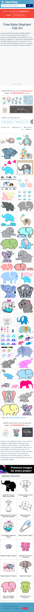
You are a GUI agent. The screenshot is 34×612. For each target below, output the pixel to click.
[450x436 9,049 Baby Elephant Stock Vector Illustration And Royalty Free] (8, 292)
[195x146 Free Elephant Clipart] (8, 207)
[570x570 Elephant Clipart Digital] (7, 352)
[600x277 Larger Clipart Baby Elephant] (23, 268)
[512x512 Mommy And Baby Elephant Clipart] (5, 385)
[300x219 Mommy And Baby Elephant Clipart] (10, 278)
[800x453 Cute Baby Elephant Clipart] (25, 330)
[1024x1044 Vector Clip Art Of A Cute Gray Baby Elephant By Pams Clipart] (25, 397)
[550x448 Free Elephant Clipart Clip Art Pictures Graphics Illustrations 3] (8, 375)
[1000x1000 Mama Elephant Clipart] (8, 183)
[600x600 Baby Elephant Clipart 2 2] (25, 307)
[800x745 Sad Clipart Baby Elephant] (9, 397)
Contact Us (17, 608)
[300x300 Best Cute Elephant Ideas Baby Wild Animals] (7, 141)
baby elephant (8, 122)
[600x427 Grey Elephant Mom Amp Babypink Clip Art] (7, 268)
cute (26, 122)
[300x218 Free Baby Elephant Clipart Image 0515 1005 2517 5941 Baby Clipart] (8, 364)
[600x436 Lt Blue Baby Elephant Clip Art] (25, 375)
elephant (19, 122)
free (7, 417)
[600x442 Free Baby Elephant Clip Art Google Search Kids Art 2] (25, 207)
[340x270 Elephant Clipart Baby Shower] (25, 340)
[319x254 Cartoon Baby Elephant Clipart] (9, 154)
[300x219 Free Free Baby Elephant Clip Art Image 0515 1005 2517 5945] (25, 364)
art (25, 417)
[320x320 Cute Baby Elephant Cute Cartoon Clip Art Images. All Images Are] (8, 257)
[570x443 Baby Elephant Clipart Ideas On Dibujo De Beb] (24, 141)
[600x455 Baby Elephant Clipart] (25, 233)
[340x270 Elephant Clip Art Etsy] (8, 340)
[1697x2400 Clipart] (13, 330)
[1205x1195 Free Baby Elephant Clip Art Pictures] (25, 168)
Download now (19, 15)
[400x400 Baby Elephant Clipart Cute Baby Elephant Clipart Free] (8, 307)
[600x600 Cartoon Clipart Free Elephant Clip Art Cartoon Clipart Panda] (26, 410)
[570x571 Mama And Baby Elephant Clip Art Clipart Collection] (26, 154)
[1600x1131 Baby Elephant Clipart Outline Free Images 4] (24, 320)
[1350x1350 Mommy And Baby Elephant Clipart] (8, 220)
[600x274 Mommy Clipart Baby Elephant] (22, 385)
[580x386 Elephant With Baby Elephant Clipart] (24, 196)
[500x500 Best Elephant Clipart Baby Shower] (5, 330)
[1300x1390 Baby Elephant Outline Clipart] (8, 168)
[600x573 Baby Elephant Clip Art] (25, 291)
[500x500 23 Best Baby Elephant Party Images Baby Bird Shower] (25, 220)
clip (22, 417)
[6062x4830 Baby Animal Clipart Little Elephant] (8, 233)
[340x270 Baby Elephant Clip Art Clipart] (8, 196)
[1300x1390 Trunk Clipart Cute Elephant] (26, 278)
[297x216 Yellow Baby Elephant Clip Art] (10, 410)
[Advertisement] (17, 65)
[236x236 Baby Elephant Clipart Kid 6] (7, 320)
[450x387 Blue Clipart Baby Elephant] (26, 245)
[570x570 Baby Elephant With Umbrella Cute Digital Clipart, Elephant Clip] (25, 183)
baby (11, 417)
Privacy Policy (7, 608)
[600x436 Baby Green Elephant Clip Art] (9, 245)
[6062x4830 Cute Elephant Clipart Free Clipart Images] (24, 257)
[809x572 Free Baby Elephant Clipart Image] (24, 352)
